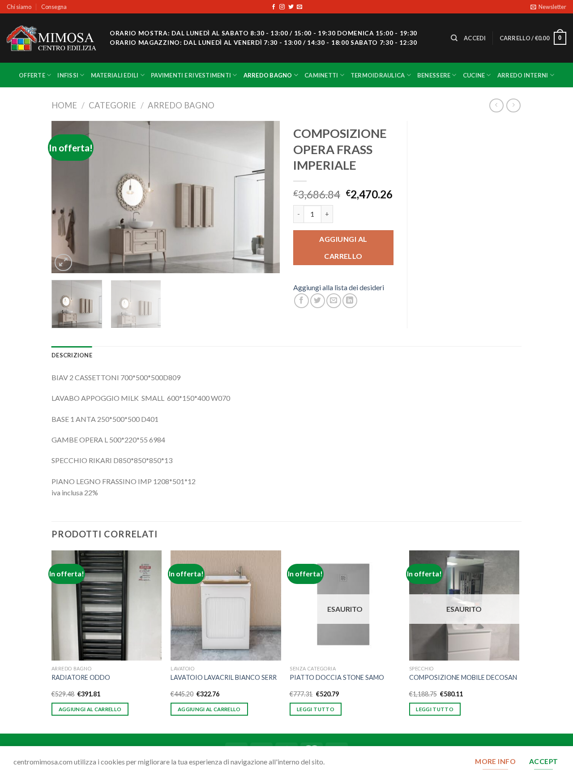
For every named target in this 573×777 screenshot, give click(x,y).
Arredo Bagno (268, 75)
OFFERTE (32, 75)
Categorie (112, 105)
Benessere (433, 75)
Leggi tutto (315, 709)
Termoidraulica (378, 75)
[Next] (264, 197)
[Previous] (67, 197)
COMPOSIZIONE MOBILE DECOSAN (463, 677)
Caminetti (321, 75)
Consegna (54, 6)
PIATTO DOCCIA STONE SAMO (337, 677)
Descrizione (71, 355)
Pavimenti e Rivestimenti (191, 75)
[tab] (71, 355)
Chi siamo (19, 6)
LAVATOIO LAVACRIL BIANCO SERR (224, 677)
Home (64, 105)
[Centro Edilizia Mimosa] (51, 38)
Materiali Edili (115, 75)
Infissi (67, 75)
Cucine (474, 75)
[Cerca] (454, 38)
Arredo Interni (522, 75)
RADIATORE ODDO (80, 677)
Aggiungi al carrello (343, 247)
